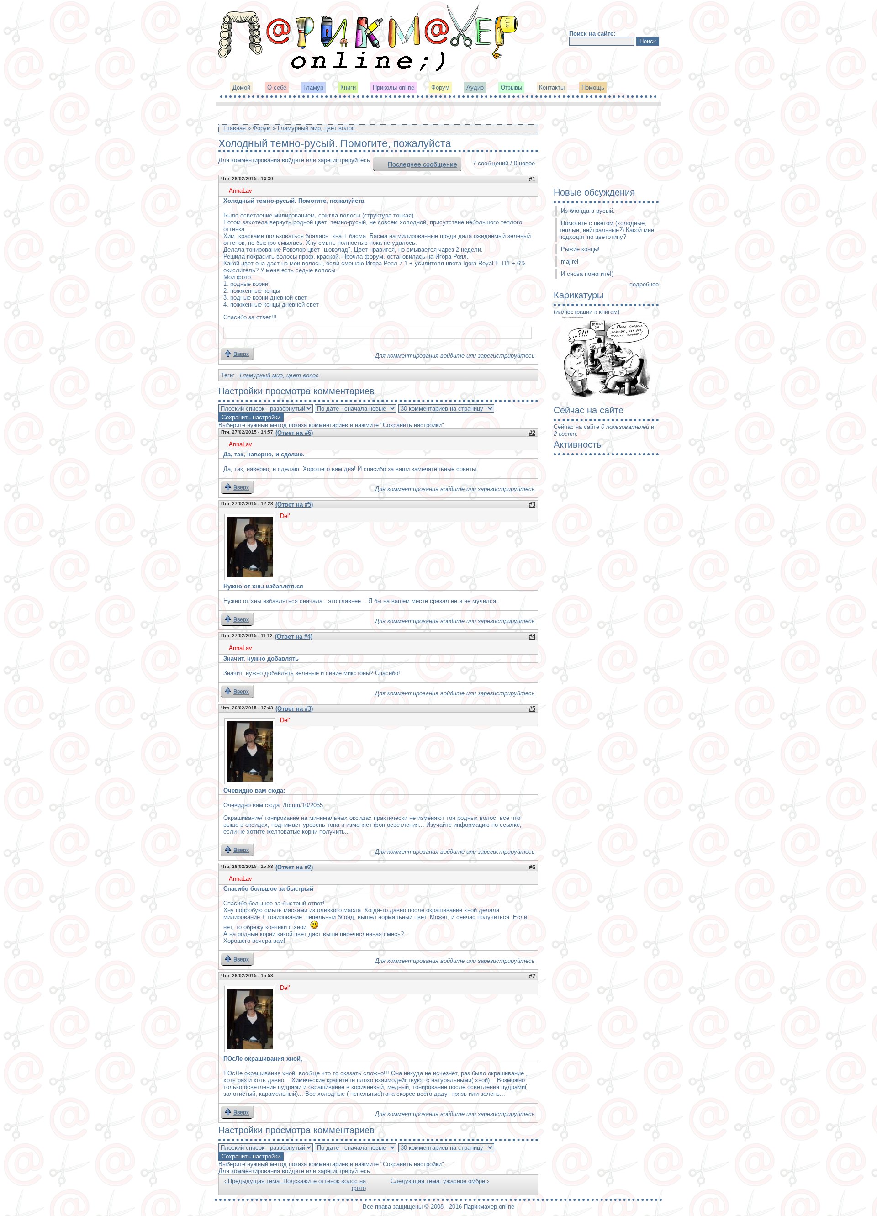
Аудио (475, 87)
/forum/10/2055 (303, 805)
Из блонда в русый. (588, 210)
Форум (440, 87)
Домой (241, 87)
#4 (532, 636)
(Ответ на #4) (293, 636)
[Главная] (369, 70)
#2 (532, 432)
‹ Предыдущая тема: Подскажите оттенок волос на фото (295, 1184)
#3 (532, 504)
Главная (234, 128)
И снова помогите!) (587, 273)
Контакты (552, 87)
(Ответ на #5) (294, 504)
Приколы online (393, 87)
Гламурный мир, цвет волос (316, 128)
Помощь (592, 87)
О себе (276, 87)
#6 (532, 867)
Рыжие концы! (580, 249)
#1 (532, 179)
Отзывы (511, 87)
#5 (532, 708)
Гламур (313, 87)
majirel (569, 261)
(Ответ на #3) (294, 708)
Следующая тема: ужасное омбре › (440, 1181)
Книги (348, 87)
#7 (532, 976)
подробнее (644, 284)
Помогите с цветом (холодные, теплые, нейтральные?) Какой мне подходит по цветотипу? (606, 230)
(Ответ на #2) (294, 867)
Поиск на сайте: (592, 33)
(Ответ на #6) (294, 432)
